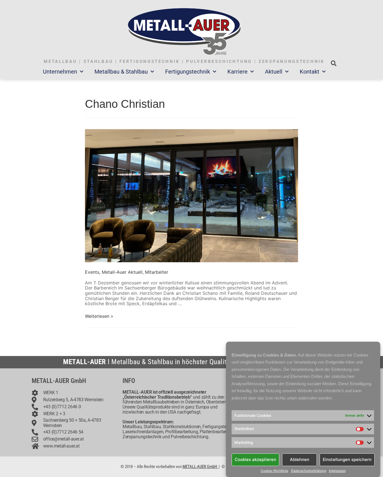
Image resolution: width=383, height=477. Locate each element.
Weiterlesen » (99, 316)
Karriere (237, 71)
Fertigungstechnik (187, 71)
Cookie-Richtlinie (274, 471)
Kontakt (309, 71)
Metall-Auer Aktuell (122, 272)
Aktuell (273, 71)
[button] (333, 63)
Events (92, 272)
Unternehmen (60, 71)
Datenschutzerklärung (308, 471)
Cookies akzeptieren (255, 459)
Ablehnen (299, 459)
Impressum (337, 471)
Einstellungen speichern (347, 459)
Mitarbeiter (156, 272)
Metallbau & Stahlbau (121, 71)
